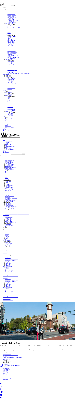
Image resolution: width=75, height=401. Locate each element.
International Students (9, 67)
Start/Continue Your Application (13, 64)
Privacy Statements (4, 364)
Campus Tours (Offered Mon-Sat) (14, 57)
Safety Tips (7, 267)
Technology (5, 371)
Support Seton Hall (8, 111)
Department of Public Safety (8, 300)
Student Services (8, 122)
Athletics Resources (8, 95)
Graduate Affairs (11, 61)
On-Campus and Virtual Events (13, 55)
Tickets (9, 98)
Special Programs (11, 19)
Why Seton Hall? (11, 114)
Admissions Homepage (12, 51)
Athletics (4, 90)
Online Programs (11, 16)
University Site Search (7, 153)
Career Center (5, 370)
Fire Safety (7, 268)
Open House (10, 56)
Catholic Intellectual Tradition (13, 83)
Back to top (2, 399)
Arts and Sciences (11, 25)
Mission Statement (8, 121)
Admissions (5, 46)
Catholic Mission (6, 74)
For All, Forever (10, 113)
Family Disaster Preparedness (10, 271)
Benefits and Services (11, 109)
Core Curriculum (11, 41)
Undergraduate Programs (12, 13)
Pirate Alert (7, 269)
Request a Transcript (11, 110)
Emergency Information (7, 266)
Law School (7, 265)
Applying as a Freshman (12, 52)
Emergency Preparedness (9, 274)
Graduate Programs (11, 14)
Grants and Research (11, 44)
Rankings (7, 120)
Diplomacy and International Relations (15, 27)
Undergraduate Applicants (12, 70)
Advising (9, 37)
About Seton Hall (8, 118)
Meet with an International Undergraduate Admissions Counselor (20, 73)
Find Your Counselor (11, 58)
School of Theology (11, 82)
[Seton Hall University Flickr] (1, 395)
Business (9, 26)
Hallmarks (7, 119)
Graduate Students (8, 59)
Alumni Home (10, 107)
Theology (9, 33)
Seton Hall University (7, 299)
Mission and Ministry (11, 78)
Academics (5, 8)
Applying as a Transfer (12, 53)
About (4, 116)
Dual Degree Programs (12, 17)
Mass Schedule (10, 87)
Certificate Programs (11, 18)
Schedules (9, 97)
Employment (5, 379)
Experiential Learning (12, 36)
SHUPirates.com (11, 94)
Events (4, 128)
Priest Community (11, 80)
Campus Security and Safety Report (11, 259)
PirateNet (4, 129)
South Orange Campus (7, 354)
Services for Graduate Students (13, 66)
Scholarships (10, 54)
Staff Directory (8, 258)
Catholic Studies (11, 81)
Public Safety (5, 257)
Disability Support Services (8, 376)
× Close (2, 4)
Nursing (9, 32)
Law (8, 30)
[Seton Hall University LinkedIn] (1, 389)
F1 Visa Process (10, 72)
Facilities (9, 100)
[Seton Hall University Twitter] (1, 386)
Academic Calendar (11, 43)
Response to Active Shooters (10, 272)
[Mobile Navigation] (3, 3)
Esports (9, 101)
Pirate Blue (10, 99)
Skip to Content (3, 0)
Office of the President (9, 127)
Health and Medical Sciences (13, 28)
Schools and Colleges (9, 23)
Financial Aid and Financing (13, 65)
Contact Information (11, 63)
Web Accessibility (6, 372)
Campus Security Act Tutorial (10, 260)
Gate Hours (7, 261)
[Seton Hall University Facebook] (1, 383)
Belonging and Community (10, 124)
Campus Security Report (7, 378)
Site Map (4, 373)
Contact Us (2, 366)
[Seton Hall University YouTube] (1, 392)
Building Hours (8, 262)
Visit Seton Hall (8, 126)
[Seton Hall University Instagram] (1, 397)
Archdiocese (10, 89)
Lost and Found (8, 263)
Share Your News (11, 108)
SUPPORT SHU (6, 130)
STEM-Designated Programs (13, 20)
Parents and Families (6, 369)
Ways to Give (10, 115)
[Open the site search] (0, 2)
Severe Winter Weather (9, 270)
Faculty (9, 38)
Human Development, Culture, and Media (15, 29)
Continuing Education (12, 15)
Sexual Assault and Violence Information (10, 276)
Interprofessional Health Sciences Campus (10, 355)
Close (4, 7)
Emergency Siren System (9, 273)
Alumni (4, 102)
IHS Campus (7, 264)
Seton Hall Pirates (8, 92)
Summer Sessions (11, 21)
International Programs (12, 22)
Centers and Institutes (11, 40)
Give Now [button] (5, 253)
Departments (10, 39)
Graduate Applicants (11, 71)
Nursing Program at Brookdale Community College (12, 357)
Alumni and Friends (9, 104)
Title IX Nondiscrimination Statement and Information (10, 365)
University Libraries (11, 42)
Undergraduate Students (9, 48)
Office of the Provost (11, 45)
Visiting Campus (6, 374)
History (6, 125)
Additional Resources (9, 34)
